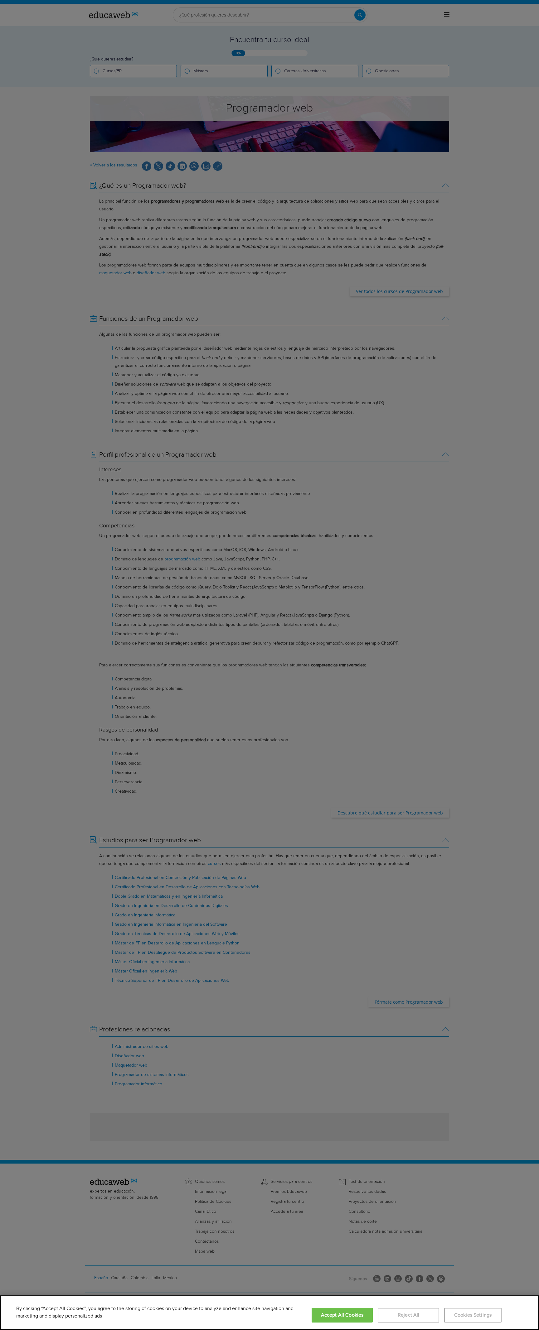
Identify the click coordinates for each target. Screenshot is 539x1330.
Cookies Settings (473, 1315)
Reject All (409, 1315)
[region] (269, 1312)
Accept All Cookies (342, 1315)
